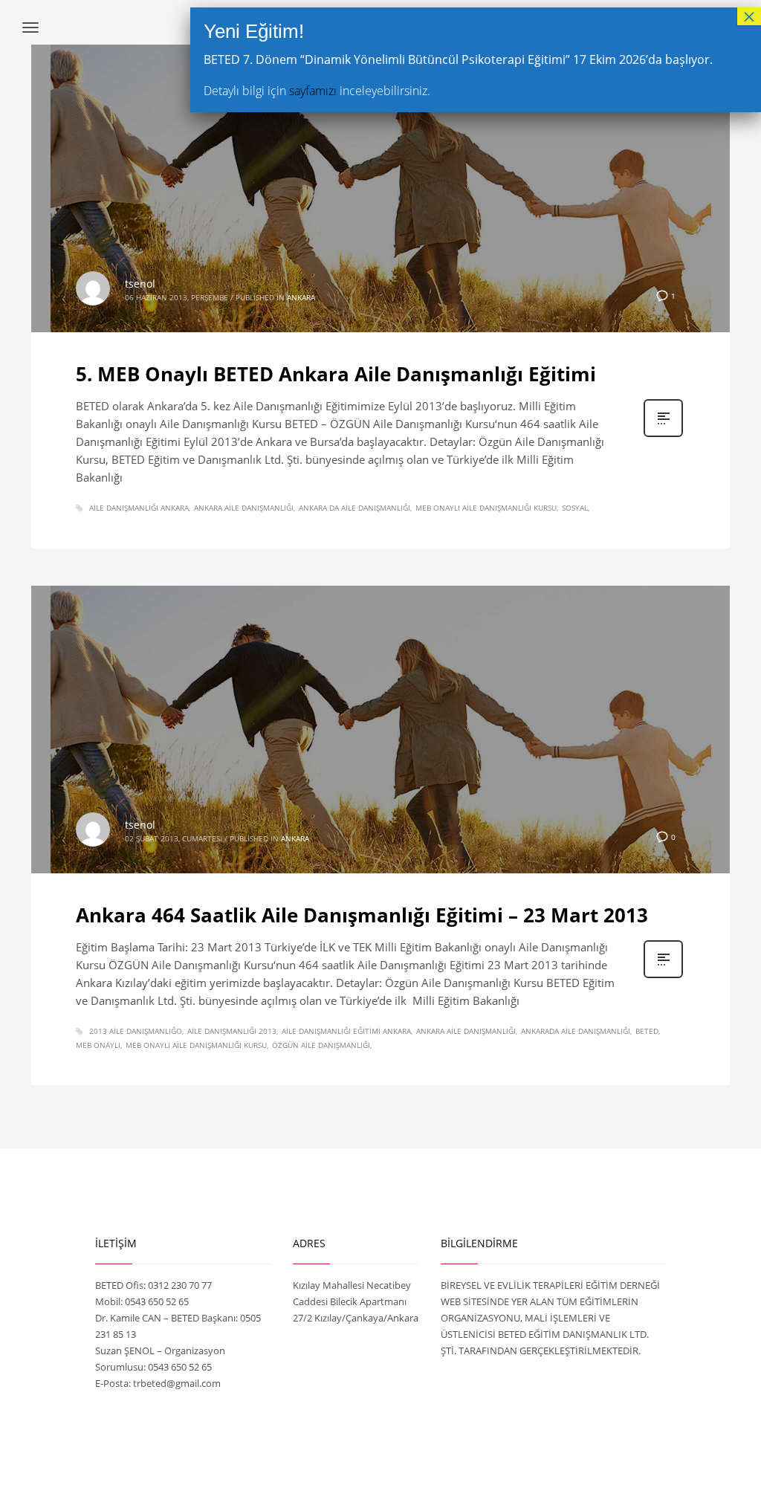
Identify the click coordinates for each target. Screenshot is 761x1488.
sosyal (575, 507)
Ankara (301, 297)
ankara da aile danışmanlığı (354, 507)
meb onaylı (98, 1045)
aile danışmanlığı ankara (139, 507)
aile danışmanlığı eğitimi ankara (346, 1031)
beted (646, 1031)
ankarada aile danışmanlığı (575, 1031)
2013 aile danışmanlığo (135, 1031)
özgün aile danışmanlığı (321, 1045)
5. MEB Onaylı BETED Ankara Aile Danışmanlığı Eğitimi (336, 373)
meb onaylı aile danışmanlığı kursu (486, 507)
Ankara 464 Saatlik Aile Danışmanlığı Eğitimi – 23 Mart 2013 (362, 915)
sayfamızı (313, 91)
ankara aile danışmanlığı (244, 507)
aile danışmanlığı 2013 (231, 1031)
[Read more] (663, 435)
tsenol (140, 283)
